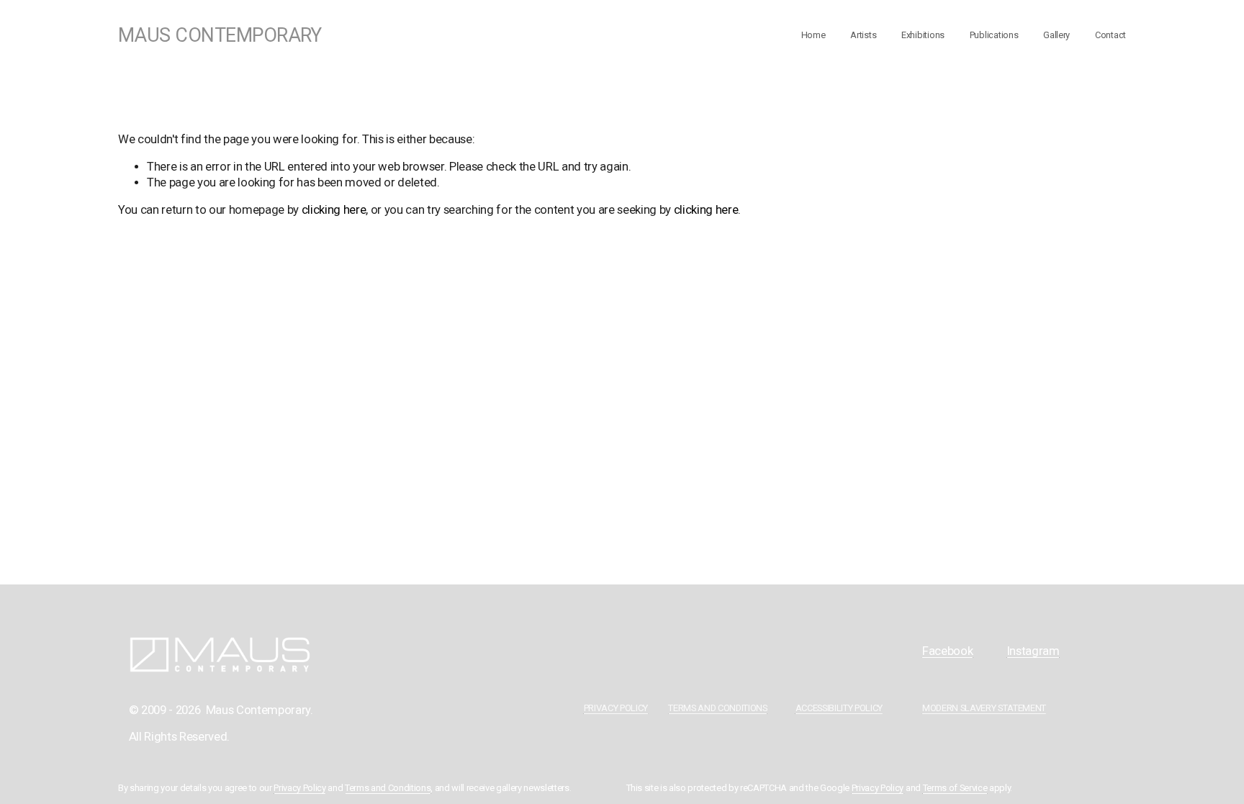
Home (813, 35)
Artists (863, 35)
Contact (1110, 35)
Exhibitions (923, 35)
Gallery (1056, 35)
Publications (994, 35)
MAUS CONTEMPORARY (220, 35)
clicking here (334, 210)
